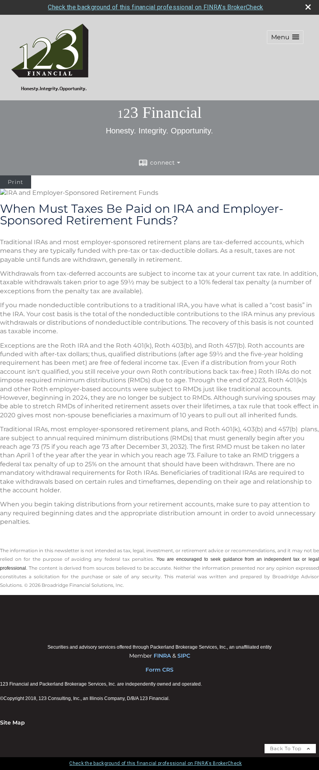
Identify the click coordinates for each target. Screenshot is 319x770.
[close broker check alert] (308, 7)
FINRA (162, 655)
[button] (285, 37)
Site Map (12, 722)
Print (15, 182)
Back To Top (286, 748)
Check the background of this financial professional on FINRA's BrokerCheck (155, 7)
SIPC (183, 655)
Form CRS (159, 669)
